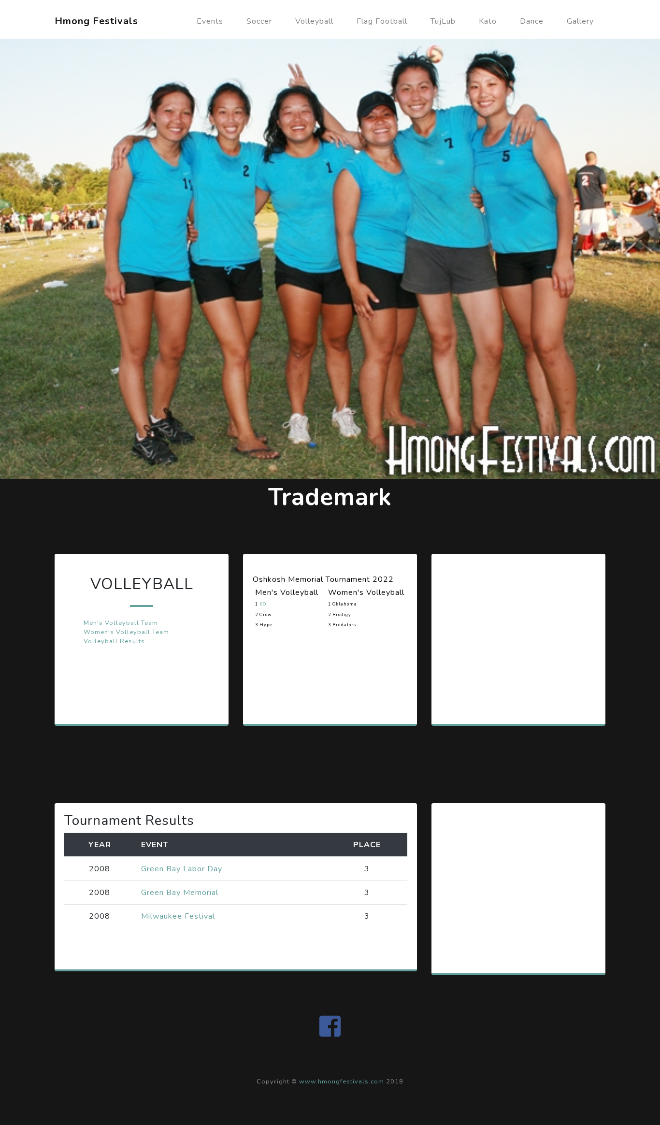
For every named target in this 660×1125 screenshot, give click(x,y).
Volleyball (314, 21)
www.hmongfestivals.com (341, 1081)
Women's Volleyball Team (126, 632)
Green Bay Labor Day (181, 869)
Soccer (259, 21)
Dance (532, 21)
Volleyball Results (114, 641)
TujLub (443, 21)
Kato (488, 21)
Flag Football (382, 21)
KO (262, 604)
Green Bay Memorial (179, 892)
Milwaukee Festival (178, 916)
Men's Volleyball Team (121, 623)
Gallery (580, 21)
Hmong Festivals (96, 21)
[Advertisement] (513, 639)
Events (210, 21)
